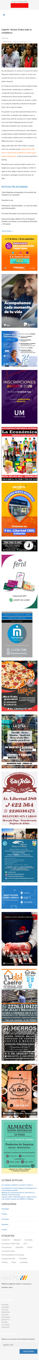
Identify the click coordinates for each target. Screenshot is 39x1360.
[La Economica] (19, 454)
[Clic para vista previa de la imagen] (19, 55)
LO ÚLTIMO (5, 1325)
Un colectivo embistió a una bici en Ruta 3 (17, 1185)
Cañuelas (28, 1239)
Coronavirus (7, 1247)
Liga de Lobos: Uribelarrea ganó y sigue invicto (19, 1197)
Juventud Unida (8, 1251)
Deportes (19, 1247)
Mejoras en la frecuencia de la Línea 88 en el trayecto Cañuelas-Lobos (18, 1193)
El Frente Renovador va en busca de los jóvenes (19, 213)
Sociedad (5, 1307)
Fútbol (29, 1247)
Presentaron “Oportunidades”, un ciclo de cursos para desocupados (19, 206)
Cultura (5, 1315)
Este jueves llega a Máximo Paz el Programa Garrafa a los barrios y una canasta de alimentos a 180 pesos (19, 221)
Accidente (6, 1239)
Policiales (23, 1258)
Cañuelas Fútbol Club (11, 1243)
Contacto (6, 1327)
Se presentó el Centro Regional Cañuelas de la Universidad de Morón (19, 1189)
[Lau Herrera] (19, 1091)
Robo (14, 1262)
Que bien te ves (7, 200)
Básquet (17, 1239)
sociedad (24, 1262)
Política (5, 38)
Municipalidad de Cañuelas (13, 1254)
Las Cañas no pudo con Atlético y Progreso (17, 1199)
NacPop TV (6, 1320)
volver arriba (7, 231)
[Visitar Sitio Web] (19, 545)
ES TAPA (4, 1322)
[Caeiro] (19, 996)
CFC (25, 1243)
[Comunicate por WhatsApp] (19, 510)
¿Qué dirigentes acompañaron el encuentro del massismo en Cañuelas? (19, 193)
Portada (5, 1305)
